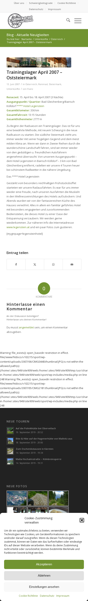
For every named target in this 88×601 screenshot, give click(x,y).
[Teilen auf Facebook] (16, 264)
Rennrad (43, 84)
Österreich (31, 84)
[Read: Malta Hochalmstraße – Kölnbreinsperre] (10, 461)
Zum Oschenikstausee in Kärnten (34, 448)
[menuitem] (19, 3)
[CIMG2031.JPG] (39, 62)
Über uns (19, 3)
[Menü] (75, 21)
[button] (82, 520)
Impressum (62, 596)
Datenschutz (47, 596)
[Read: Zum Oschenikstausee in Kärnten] (10, 451)
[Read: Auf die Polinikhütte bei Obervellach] (10, 430)
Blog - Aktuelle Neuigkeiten (28, 35)
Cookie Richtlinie (28, 596)
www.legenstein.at (18, 227)
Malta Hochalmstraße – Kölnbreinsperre (38, 459)
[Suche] (66, 21)
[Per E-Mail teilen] (72, 264)
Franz (30, 89)
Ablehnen (44, 575)
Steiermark (55, 84)
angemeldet (26, 327)
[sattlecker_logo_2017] (36, 21)
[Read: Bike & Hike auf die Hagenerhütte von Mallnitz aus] (10, 441)
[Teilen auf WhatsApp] (53, 264)
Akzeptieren (44, 564)
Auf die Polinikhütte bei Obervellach (36, 428)
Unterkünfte (13, 89)
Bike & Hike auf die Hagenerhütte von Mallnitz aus (44, 438)
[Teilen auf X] (35, 264)
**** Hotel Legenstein (30, 106)
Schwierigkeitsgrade (41, 3)
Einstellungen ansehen (44, 586)
